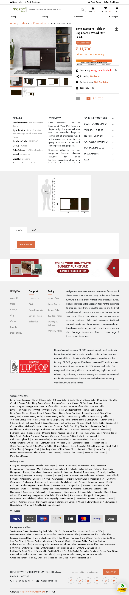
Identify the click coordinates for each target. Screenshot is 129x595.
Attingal (13, 501)
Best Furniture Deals (44, 547)
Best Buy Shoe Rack (38, 557)
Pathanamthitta (84, 492)
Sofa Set (113, 399)
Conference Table (81, 442)
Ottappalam (25, 478)
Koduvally (102, 472)
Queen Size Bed (98, 426)
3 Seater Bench (33, 423)
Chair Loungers (17, 406)
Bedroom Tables (17, 432)
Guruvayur (111, 478)
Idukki (108, 485)
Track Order (95, 2)
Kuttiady (26, 472)
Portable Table (109, 432)
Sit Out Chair (86, 403)
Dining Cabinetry (50, 423)
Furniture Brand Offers (81, 537)
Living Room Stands (19, 413)
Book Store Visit (36, 310)
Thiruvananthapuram (45, 501)
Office (24, 23)
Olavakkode (57, 478)
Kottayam (87, 488)
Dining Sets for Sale (65, 554)
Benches (98, 403)
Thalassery (30, 468)
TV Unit (36, 409)
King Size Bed (81, 426)
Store (12, 303)
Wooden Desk (63, 442)
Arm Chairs (72, 403)
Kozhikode (108, 468)
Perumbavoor (44, 485)
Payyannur (71, 465)
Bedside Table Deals (59, 557)
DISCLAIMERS (91, 153)
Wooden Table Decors (95, 452)
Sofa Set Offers (17, 541)
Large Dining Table (61, 419)
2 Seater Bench (17, 423)
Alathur (47, 478)
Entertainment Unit (73, 409)
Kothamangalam (28, 485)
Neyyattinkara (16, 505)
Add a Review (26, 244)
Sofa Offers (106, 534)
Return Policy (54, 304)
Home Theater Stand (92, 409)
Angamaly (92, 482)
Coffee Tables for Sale (80, 557)
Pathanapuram (66, 498)
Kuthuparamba (16, 468)
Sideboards (111, 423)
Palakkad (100, 475)
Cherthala (49, 495)
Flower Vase (39, 452)
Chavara (101, 498)
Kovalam (28, 505)
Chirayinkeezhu (94, 501)
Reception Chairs (85, 449)
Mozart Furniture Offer (20, 534)
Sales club (33, 321)
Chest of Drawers (97, 439)
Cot (71, 426)
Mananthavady (61, 468)
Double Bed (15, 429)
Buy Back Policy (55, 315)
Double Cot (61, 429)
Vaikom (97, 488)
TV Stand (46, 409)
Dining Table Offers (109, 551)
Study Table (78, 432)
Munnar (24, 488)
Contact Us (34, 298)
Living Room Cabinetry (20, 409)
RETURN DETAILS (93, 135)
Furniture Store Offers (88, 544)
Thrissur (69, 478)
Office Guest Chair (67, 449)
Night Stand (15, 436)
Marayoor (14, 488)
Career (13, 321)
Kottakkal (49, 475)
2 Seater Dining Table (32, 416)
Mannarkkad (112, 475)
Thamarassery (89, 472)
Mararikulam (61, 495)
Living (13, 16)
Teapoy (63, 406)
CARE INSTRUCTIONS (95, 118)
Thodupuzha (47, 488)
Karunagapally (51, 498)
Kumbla (39, 465)
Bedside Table (33, 432)
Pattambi (14, 478)
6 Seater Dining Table (76, 416)
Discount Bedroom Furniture (39, 541)
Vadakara (37, 472)
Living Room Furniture (20, 399)
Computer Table (47, 442)
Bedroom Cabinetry (50, 436)
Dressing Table (49, 432)
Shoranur (37, 478)
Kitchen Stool (106, 419)
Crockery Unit (16, 426)
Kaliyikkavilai (40, 505)
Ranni (106, 492)
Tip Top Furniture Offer (65, 531)
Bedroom (78, 16)
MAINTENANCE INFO (95, 123)
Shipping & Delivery (53, 323)
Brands (13, 327)
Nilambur (28, 475)
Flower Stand (36, 413)
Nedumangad (109, 501)
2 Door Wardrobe (40, 439)
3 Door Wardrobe (59, 439)
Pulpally (73, 468)
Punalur (91, 498)
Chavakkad (15, 482)
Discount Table (80, 541)
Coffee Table (52, 406)
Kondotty (38, 475)
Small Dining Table (41, 419)
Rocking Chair (58, 403)
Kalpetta (97, 468)
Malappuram (16, 475)
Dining (45, 16)
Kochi (109, 482)
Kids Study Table (92, 432)
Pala (105, 488)
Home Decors (102, 449)
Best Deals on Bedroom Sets (23, 554)
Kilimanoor (62, 501)
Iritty (93, 465)
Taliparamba (83, 465)
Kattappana (76, 488)
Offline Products (38, 23)
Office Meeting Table (42, 446)
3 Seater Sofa (74, 399)
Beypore (68, 472)
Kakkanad (14, 485)
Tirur (66, 475)
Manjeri (58, 475)
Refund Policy (54, 310)
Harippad (88, 495)
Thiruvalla (97, 492)
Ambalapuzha (76, 495)
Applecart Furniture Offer (44, 534)
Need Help (17, 2)
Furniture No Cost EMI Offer (48, 551)
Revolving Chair (49, 449)
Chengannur (100, 495)
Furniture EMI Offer (89, 534)
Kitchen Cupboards (33, 426)
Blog (12, 315)
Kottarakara (81, 498)
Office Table (32, 442)
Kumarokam (28, 492)
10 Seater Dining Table (20, 419)
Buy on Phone (35, 315)
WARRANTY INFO (93, 129)
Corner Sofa (24, 403)
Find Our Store (33, 2)
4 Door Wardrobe (78, 439)
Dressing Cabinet (68, 436)
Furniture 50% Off (63, 541)
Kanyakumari (54, 505)
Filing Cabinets (78, 446)
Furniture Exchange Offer (45, 537)
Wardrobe (83, 436)
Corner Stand (51, 413)
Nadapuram (15, 472)
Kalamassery (98, 485)
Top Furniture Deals (19, 531)
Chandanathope (26, 501)
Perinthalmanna (87, 475)
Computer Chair (32, 449)
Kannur (61, 465)
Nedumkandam (62, 488)
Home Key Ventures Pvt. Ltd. (32, 591)
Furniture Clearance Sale (87, 547)
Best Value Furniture (89, 551)
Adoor (13, 495)
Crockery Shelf (84, 423)
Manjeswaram (27, 465)
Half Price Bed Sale (65, 547)
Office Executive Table (20, 446)
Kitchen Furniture (90, 413)
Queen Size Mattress (100, 429)
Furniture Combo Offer (104, 537)
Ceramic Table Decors (72, 452)
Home (13, 23)
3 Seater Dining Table (54, 416)
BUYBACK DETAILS (94, 147)
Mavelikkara (15, 498)
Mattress (85, 429)
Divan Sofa (102, 399)
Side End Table (97, 406)
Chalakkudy (27, 482)
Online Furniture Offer (20, 544)
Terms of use (53, 298)
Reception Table (98, 442)
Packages (113, 16)
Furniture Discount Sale (20, 537)
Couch (13, 403)
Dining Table (105, 413)
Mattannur (101, 465)
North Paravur (79, 482)
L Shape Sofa (89, 399)
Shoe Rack (57, 409)
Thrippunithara (74, 485)
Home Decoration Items (21, 452)
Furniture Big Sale (97, 541)
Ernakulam (66, 482)
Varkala (72, 501)
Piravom (86, 485)
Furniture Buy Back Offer (41, 531)
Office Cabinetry (61, 446)
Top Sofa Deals (71, 551)
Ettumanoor (15, 492)
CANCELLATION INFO (96, 141)
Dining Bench (78, 419)
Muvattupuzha (59, 485)
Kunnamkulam (81, 478)
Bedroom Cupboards (20, 439)
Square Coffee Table (78, 406)
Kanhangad (50, 465)
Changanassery (55, 492)
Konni (114, 492)
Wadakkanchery (97, 478)
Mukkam (112, 472)
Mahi (39, 468)
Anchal (110, 498)
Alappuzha (38, 495)
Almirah (93, 436)
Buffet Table (98, 423)
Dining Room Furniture (69, 413)
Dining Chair (92, 419)
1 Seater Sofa (45, 399)
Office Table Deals (18, 557)
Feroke (77, 472)
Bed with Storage (31, 429)
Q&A (34, 229)
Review (13, 309)
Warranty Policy (55, 330)
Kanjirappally (70, 492)
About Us (14, 298)
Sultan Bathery (85, 468)
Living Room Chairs (41, 403)
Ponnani (74, 475)
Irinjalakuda (54, 482)
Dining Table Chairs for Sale (89, 554)
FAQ (86, 159)
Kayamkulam (29, 498)
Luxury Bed (74, 429)
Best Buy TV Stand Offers (21, 551)
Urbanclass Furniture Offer (91, 531)
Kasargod (14, 465)
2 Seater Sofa (59, 399)
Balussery (47, 472)
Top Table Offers (46, 554)
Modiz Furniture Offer (68, 534)
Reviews (18, 229)
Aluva (101, 482)
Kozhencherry (24, 495)
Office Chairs (16, 449)
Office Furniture (17, 442)
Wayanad (48, 468)
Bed (66, 426)
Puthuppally (41, 492)
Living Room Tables (35, 406)
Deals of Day (16, 332)
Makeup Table (64, 432)
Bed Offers (64, 537)
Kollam (40, 498)
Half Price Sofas (107, 544)
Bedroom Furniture (53, 426)
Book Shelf (111, 446)
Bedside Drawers (31, 436)
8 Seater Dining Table (98, 416)
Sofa (34, 399)
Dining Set (15, 416)
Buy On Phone (112, 2)
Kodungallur (40, 482)
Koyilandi (58, 472)
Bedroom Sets (47, 429)
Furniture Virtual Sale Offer (63, 544)
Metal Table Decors (19, 455)
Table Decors (54, 452)
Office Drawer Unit (95, 446)
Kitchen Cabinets (67, 423)
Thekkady (35, 488)
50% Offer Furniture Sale (21, 547)
